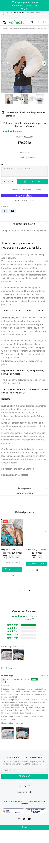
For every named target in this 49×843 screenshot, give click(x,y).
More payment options (24, 200)
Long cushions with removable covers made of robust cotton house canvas (12, 550)
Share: (4, 207)
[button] (9, 131)
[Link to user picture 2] (22, 732)
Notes (4, 164)
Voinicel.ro (17, 22)
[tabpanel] (12, 551)
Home (5, 28)
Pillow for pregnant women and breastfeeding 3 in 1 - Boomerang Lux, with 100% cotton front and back (37, 550)
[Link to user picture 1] (7, 732)
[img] (7, 676)
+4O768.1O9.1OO (17, 12)
